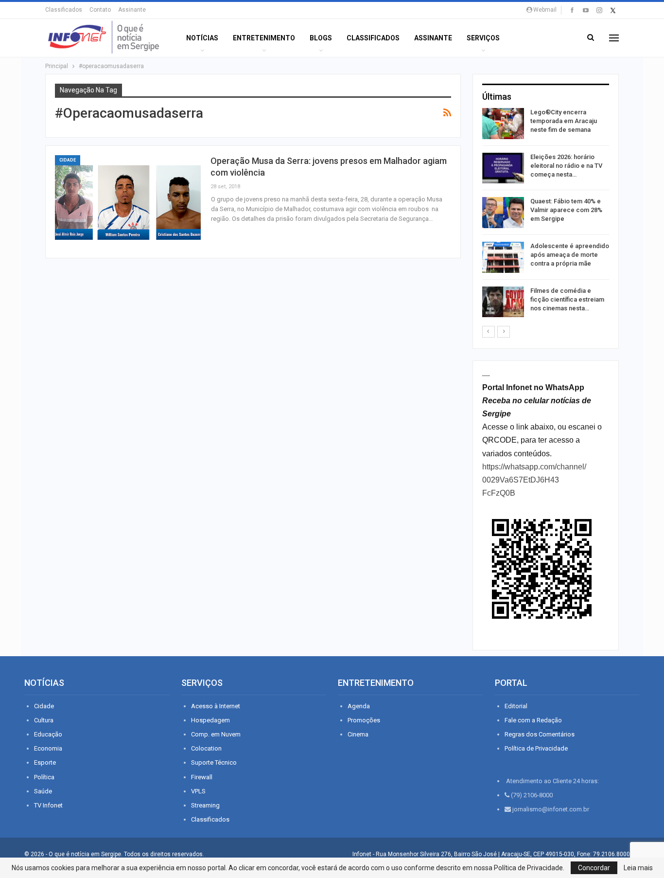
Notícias (202, 38)
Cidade (67, 160)
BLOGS (321, 38)
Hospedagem (210, 720)
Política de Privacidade (536, 748)
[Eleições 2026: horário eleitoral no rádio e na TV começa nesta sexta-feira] (503, 168)
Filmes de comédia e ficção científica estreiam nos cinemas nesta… (567, 299)
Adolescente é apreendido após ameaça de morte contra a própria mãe (569, 254)
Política (44, 777)
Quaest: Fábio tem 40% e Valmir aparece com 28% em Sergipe (566, 209)
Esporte (45, 762)
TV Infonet (48, 805)
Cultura (43, 720)
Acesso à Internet (215, 706)
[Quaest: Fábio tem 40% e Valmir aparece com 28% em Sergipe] (503, 212)
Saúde (43, 791)
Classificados (63, 9)
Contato (100, 9)
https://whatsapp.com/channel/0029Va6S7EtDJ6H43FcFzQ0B (534, 480)
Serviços (483, 38)
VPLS (198, 791)
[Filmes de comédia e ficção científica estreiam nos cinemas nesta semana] (503, 302)
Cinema (358, 734)
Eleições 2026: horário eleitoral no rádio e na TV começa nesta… (566, 165)
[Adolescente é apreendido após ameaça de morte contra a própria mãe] (503, 257)
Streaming (205, 805)
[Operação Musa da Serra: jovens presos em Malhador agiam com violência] (128, 202)
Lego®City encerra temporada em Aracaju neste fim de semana (563, 120)
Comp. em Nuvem (216, 734)
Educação (48, 734)
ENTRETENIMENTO (264, 38)
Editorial (516, 706)
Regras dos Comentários (540, 734)
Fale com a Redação (533, 720)
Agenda (359, 706)
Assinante (132, 9)
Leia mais (638, 867)
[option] (545, 214)
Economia (48, 748)
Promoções (364, 720)
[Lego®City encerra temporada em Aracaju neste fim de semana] (503, 123)
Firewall (201, 777)
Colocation (206, 748)
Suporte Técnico (214, 762)
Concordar (594, 868)
